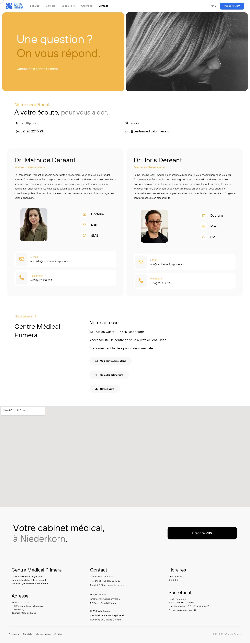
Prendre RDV (232, 5)
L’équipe (34, 5)
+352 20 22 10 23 (111, 580)
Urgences (86, 5)
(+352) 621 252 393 (160, 283)
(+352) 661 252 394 (41, 280)
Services (50, 5)
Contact (103, 5)
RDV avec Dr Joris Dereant (103, 603)
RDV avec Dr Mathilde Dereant (105, 619)
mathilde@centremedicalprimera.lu (50, 261)
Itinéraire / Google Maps (24, 612)
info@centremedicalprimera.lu (112, 585)
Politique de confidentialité (21, 634)
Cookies (58, 634)
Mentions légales (43, 634)
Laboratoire (68, 5)
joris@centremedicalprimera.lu (167, 264)
